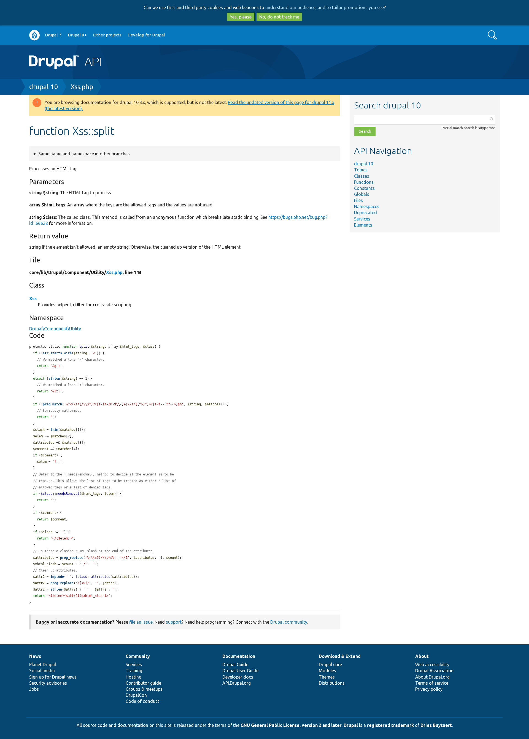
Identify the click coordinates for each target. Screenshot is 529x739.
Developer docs (237, 676)
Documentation (238, 656)
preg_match (52, 404)
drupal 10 (43, 87)
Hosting (133, 676)
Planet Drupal (42, 664)
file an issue (141, 622)
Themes (327, 676)
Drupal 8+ (77, 35)
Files (358, 200)
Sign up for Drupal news (53, 676)
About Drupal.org (432, 676)
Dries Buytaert (436, 725)
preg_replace (71, 558)
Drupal (351, 725)
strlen (54, 379)
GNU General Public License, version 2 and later (291, 725)
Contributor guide (143, 682)
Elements (363, 224)
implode (57, 577)
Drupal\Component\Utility (55, 328)
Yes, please (241, 16)
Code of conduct (142, 701)
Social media (42, 670)
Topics (361, 169)
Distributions (332, 682)
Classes (361, 176)
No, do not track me (279, 16)
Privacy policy (428, 689)
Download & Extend (340, 656)
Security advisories (48, 682)
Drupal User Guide (240, 670)
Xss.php (82, 87)
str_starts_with (57, 353)
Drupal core (330, 664)
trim (54, 430)
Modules (327, 670)
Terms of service (431, 682)
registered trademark (390, 725)
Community (138, 656)
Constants (364, 188)
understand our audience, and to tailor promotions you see (324, 7)
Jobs (34, 689)
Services (362, 218)
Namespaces (366, 206)
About (422, 656)
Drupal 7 (53, 35)
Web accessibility (432, 664)
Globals (361, 194)
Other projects (107, 35)
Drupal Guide (235, 664)
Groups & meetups (144, 689)
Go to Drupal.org (34, 35)
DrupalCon (136, 695)
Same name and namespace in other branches (84, 153)
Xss (33, 298)
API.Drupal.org (236, 682)
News (35, 656)
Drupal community (288, 622)
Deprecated (365, 212)
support (174, 622)
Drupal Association (434, 670)
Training (134, 670)
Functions (364, 182)
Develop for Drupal (146, 35)
